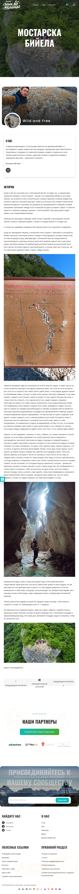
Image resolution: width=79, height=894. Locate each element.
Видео (43, 834)
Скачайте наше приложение (12, 876)
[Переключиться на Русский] (45, 889)
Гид (43, 5)
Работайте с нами (8, 869)
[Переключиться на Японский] (41, 889)
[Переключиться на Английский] (19, 889)
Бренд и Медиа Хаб (48, 838)
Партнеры (45, 830)
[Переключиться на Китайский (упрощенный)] (56, 889)
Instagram (9, 823)
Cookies (44, 858)
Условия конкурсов (48, 865)
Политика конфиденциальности (52, 861)
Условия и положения (49, 854)
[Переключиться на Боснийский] (23, 889)
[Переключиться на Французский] (30, 889)
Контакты (52, 5)
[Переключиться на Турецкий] (52, 889)
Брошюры (5, 858)
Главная (36, 5)
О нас (43, 823)
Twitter (8, 830)
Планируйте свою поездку (11, 854)
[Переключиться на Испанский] (48, 889)
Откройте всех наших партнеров (39, 731)
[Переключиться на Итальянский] (38, 889)
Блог (43, 826)
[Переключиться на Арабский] (27, 889)
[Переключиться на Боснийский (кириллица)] (59, 889)
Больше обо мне (13, 163)
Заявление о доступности (50, 869)
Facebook (9, 826)
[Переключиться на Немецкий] (34, 889)
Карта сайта (6, 873)
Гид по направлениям (10, 861)
